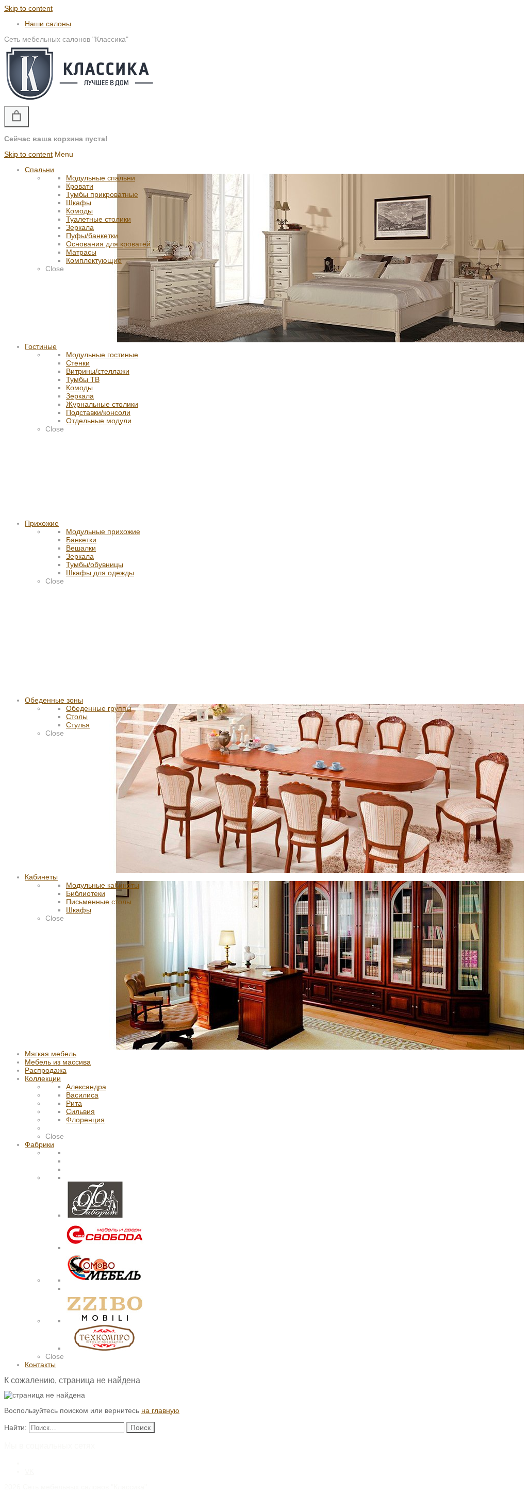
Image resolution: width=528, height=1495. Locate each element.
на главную (160, 1410)
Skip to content (28, 8)
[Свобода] (104, 1247)
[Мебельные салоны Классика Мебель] (79, 102)
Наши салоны (48, 24)
